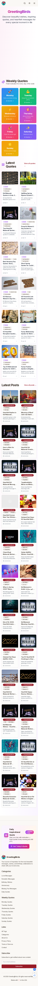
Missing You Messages (9, 888)
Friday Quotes (6, 915)
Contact (4, 947)
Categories (5, 934)
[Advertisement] (19, 53)
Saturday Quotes (7, 918)
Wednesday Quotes (8, 908)
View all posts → (30, 385)
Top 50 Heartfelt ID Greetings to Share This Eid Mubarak (27, 659)
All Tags (4, 931)
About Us (5, 938)
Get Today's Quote (20, 846)
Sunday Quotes (7, 921)
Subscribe (19, 966)
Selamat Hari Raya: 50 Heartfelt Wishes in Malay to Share (28, 519)
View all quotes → (29, 164)
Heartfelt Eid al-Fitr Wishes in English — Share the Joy (28, 799)
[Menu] (34, 3)
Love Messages (7, 876)
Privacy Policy (6, 941)
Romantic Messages (8, 879)
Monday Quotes (7, 902)
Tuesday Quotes (7, 905)
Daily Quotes (6, 892)
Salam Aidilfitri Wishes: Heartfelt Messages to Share (28, 554)
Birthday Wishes (7, 882)
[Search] (25, 3)
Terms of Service (7, 944)
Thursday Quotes (7, 911)
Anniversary (5, 885)
